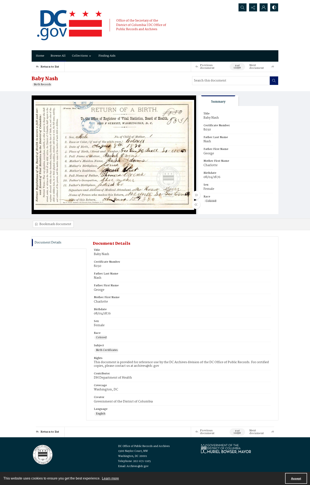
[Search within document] (274, 80)
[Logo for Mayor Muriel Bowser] (225, 449)
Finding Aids (107, 55)
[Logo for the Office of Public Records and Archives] (42, 454)
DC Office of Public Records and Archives (144, 446)
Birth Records (42, 85)
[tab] (218, 100)
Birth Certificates (107, 350)
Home (40, 55)
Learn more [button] (110, 478)
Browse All (58, 55)
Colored (211, 201)
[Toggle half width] (196, 204)
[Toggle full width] (196, 195)
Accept (296, 478)
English (100, 414)
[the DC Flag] (69, 25)
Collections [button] (80, 55)
